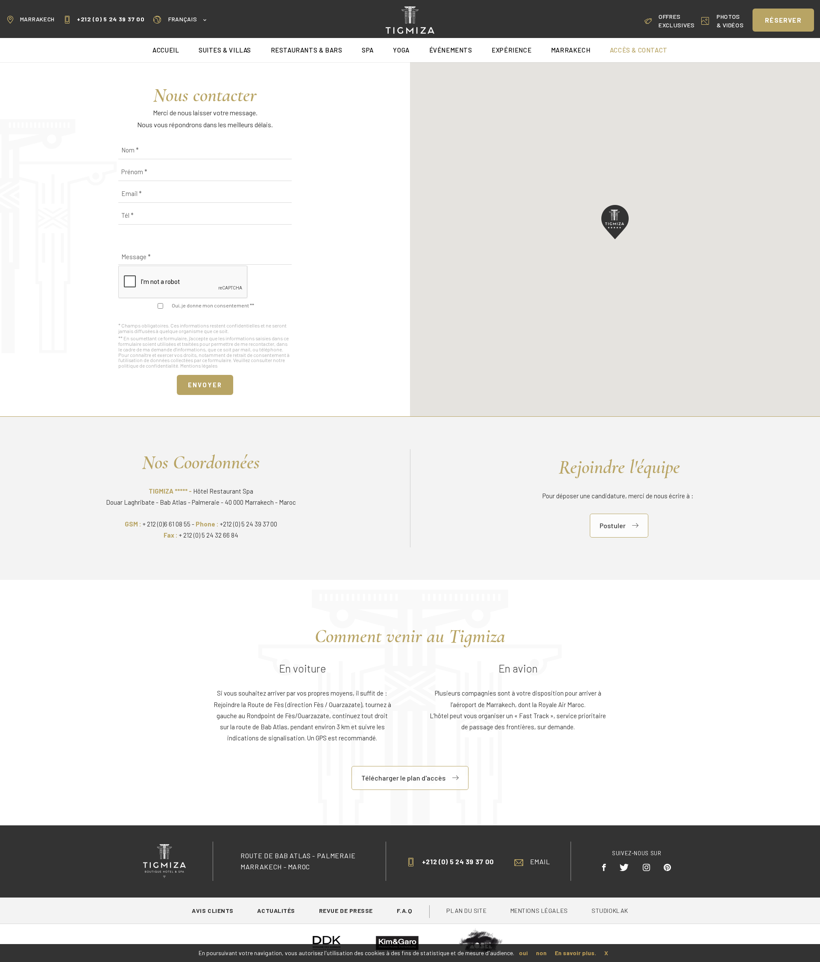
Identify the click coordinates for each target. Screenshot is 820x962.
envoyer (205, 385)
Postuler (613, 525)
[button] (615, 222)
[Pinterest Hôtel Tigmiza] (667, 867)
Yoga (401, 50)
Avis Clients (213, 910)
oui (523, 952)
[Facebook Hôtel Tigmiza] (604, 867)
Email (540, 861)
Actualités (276, 910)
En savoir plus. (575, 952)
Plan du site (467, 910)
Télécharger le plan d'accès (403, 778)
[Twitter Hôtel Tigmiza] (624, 867)
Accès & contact (639, 50)
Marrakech (37, 19)
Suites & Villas (225, 50)
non (541, 952)
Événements (450, 50)
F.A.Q (405, 910)
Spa (368, 50)
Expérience (511, 50)
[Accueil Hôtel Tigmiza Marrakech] (410, 19)
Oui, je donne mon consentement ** (213, 305)
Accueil (165, 50)
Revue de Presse (347, 910)
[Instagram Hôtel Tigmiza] (646, 867)
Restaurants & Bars (307, 50)
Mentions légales (198, 365)
